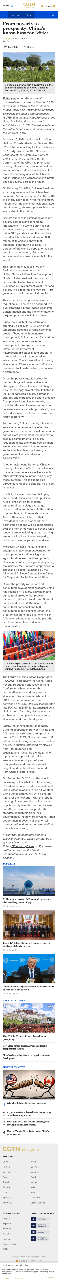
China (6, 1161)
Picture (6, 1187)
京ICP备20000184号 (38, 1257)
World (33, 1161)
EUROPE (7, 1202)
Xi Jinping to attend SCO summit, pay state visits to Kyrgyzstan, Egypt (27, 901)
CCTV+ (6, 1249)
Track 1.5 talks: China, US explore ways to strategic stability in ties (26, 944)
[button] (7, 1096)
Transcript (35, 1197)
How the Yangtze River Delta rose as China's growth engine (28, 1132)
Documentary (9, 1244)
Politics (6, 1166)
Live (5, 1192)
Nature (34, 1182)
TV (30, 15)
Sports (6, 1177)
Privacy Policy (6, 1278)
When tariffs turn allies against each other (27, 1103)
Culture (34, 1171)
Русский (7, 1239)
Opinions (35, 1177)
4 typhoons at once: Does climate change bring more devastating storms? (29, 1114)
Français (7, 1228)
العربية (6, 1233)
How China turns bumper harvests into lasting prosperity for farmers (25, 1047)
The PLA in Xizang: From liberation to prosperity (24, 1038)
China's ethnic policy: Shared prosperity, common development (26, 1057)
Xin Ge (6, 41)
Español (7, 1223)
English (6, 1218)
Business (35, 1166)
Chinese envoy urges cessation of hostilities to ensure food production (28, 988)
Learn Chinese (38, 1202)
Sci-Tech (7, 1171)
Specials (7, 1197)
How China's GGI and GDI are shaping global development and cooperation (28, 1123)
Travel (6, 1182)
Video (33, 1187)
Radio (18, 15)
